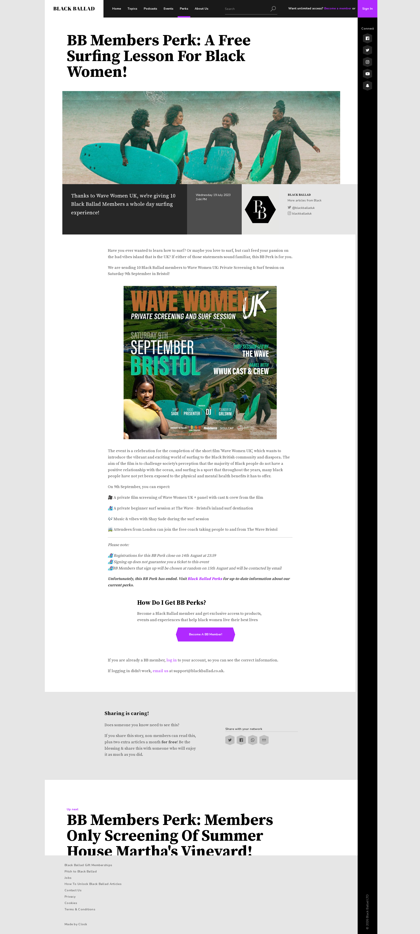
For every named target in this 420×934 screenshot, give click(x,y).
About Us (201, 9)
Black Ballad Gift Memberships (88, 865)
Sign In (367, 9)
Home (116, 9)
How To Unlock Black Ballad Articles (93, 884)
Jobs (68, 878)
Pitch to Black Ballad (81, 871)
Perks (184, 9)
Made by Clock (76, 924)
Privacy (70, 897)
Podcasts (150, 9)
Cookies (71, 903)
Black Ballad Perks (204, 578)
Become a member (337, 8)
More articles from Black (305, 200)
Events (168, 9)
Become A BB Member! (205, 634)
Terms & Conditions (80, 909)
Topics (132, 9)
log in (171, 660)
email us (160, 670)
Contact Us (73, 890)
